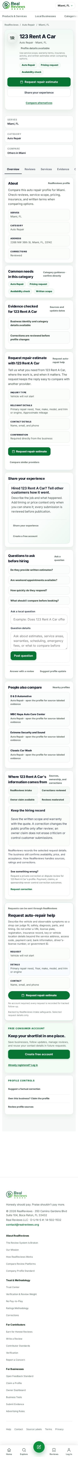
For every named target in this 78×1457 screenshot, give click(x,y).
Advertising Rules (15, 1411)
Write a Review (14, 1338)
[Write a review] (39, 1447)
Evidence (63, 169)
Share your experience (39, 92)
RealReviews (11, 24)
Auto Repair (28, 24)
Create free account (39, 1054)
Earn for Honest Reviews (19, 1331)
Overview (13, 169)
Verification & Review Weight (21, 1294)
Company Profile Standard (20, 1270)
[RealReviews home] (14, 5)
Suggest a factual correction (24, 1088)
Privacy (59, 1429)
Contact (18, 1429)
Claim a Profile (14, 1383)
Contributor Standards (18, 1345)
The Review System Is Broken (22, 1242)
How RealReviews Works (19, 1256)
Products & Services (14, 16)
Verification (12, 1352)
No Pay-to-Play (14, 1301)
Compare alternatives (39, 102)
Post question (23, 655)
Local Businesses (45, 16)
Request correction (21, 889)
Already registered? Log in (23, 1065)
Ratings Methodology (17, 1308)
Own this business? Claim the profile (28, 1098)
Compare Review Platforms (21, 1263)
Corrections (12, 1315)
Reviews (30, 169)
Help (8, 1429)
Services (46, 169)
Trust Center (13, 1287)
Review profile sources (21, 1106)
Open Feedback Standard (19, 1376)
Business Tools (14, 1397)
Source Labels (34, 1429)
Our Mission (12, 1249)
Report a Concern (15, 1359)
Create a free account (25, 536)
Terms (48, 1429)
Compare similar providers (24, 462)
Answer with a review (22, 671)
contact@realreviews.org (22, 1224)
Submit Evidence (15, 1404)
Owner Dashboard (16, 1390)
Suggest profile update (53, 671)
